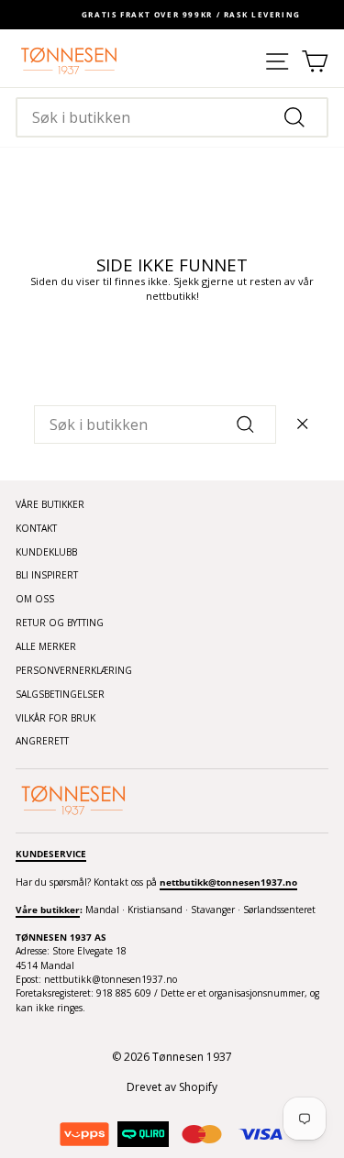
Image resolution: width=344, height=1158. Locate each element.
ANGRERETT (42, 740)
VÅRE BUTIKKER (50, 504)
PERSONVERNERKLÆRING (74, 670)
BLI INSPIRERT (47, 574)
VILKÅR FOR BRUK (55, 717)
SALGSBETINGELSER (60, 694)
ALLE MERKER (46, 646)
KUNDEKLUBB (46, 552)
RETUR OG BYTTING (60, 622)
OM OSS (35, 598)
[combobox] (172, 117)
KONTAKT (36, 528)
